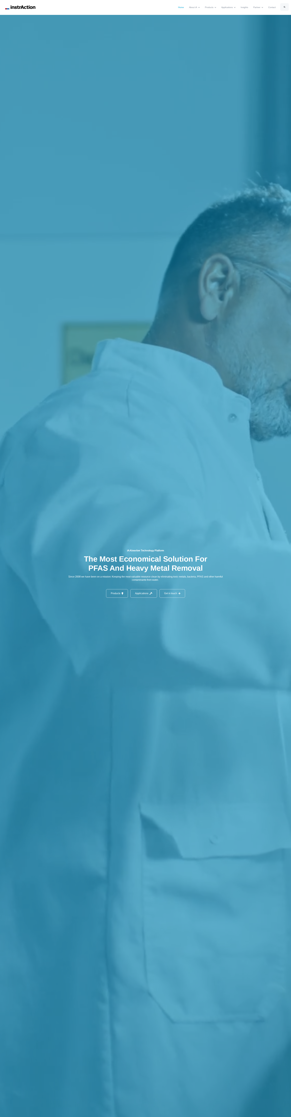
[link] (20, 7)
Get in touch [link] (170, 593)
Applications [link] (141, 593)
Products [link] (115, 593)
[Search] (284, 7)
